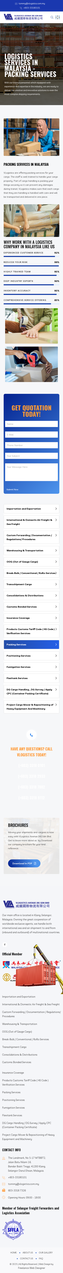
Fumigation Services (18, 666)
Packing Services (16, 644)
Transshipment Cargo (19, 584)
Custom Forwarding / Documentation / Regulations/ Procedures (29, 537)
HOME (13, 1252)
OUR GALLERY (46, 1252)
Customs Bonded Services (22, 606)
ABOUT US (28, 1252)
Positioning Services (19, 655)
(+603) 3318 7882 (31, 787)
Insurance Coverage (18, 617)
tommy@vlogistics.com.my (32, 3)
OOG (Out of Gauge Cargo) (22, 561)
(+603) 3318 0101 (31, 765)
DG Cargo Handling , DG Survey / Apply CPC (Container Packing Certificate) (29, 691)
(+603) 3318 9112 (31, 797)
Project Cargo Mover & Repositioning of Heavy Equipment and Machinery (28, 1137)
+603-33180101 (31, 7)
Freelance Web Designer (31, 1267)
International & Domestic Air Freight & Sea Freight (29, 521)
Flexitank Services (17, 678)
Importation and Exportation (24, 508)
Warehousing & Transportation (25, 550)
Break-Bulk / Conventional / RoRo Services (31, 573)
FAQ (41, 1258)
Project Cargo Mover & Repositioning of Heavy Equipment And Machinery (30, 706)
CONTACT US (26, 1258)
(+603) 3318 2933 (31, 776)
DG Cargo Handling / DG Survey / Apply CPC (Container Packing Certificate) (26, 1125)
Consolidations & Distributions (25, 595)
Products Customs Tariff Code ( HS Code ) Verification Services (31, 631)
